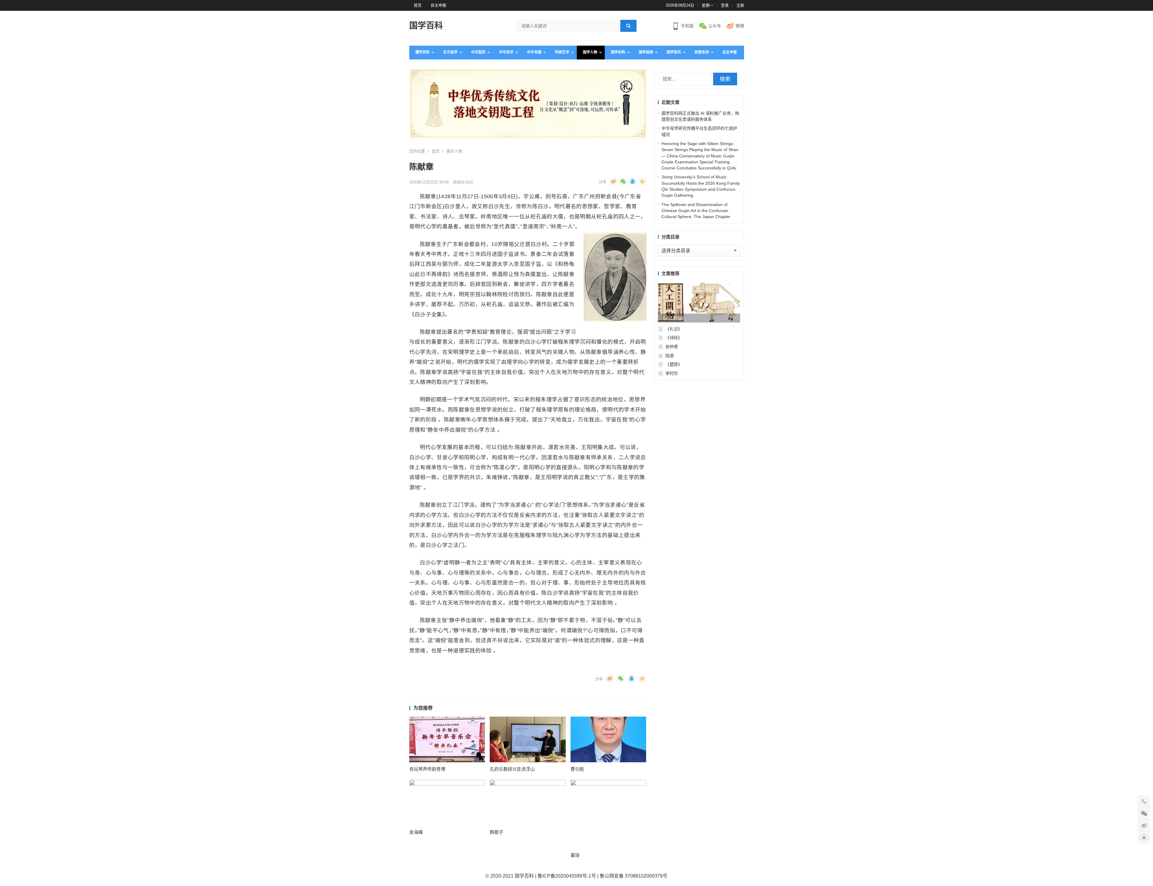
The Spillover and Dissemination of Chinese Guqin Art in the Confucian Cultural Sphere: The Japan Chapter (696, 210)
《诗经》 (673, 337)
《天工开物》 (673, 318)
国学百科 (426, 25)
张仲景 (671, 346)
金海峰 (416, 832)
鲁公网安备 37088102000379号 (633, 875)
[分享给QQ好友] (632, 181)
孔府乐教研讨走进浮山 (512, 769)
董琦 (575, 855)
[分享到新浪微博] (613, 181)
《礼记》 (673, 328)
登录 (725, 5)
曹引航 (577, 769)
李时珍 (671, 373)
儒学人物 (454, 151)
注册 (740, 5)
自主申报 (438, 5)
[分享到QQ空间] (642, 181)
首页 (418, 5)
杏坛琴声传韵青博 (427, 769)
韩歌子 (496, 832)
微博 (740, 25)
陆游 (669, 355)
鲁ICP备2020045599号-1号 (566, 875)
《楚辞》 (673, 364)
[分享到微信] (623, 181)
